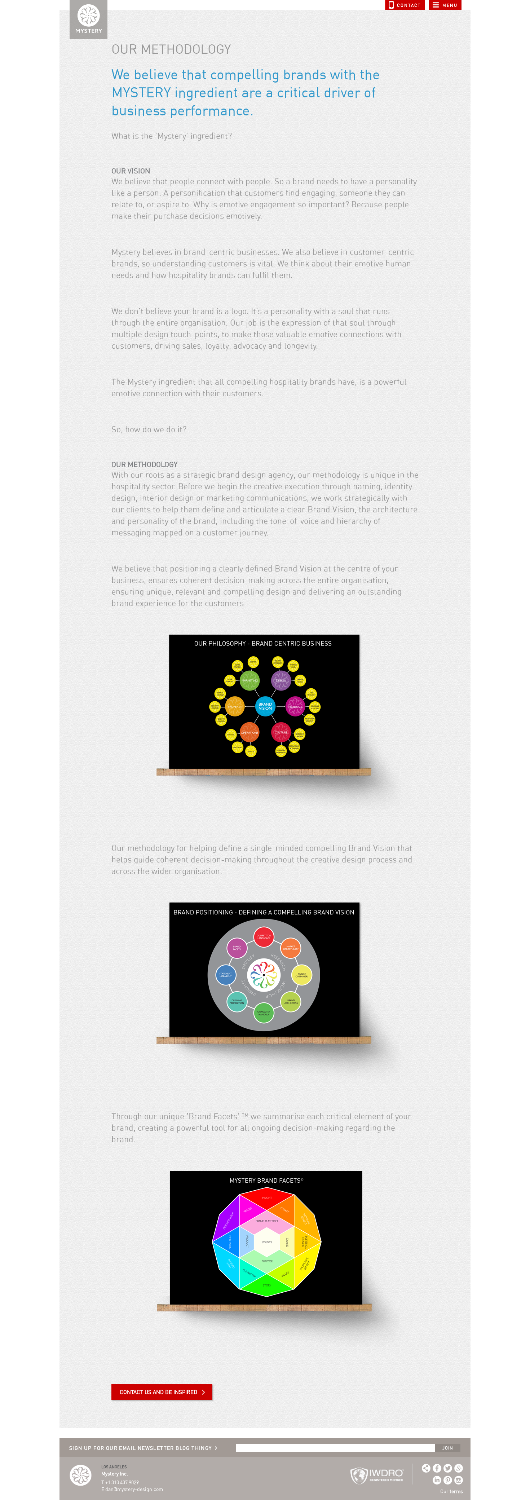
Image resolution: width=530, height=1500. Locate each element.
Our (451, 1491)
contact (409, 5)
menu (450, 5)
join (447, 1448)
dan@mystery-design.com (134, 1489)
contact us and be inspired (158, 1392)
